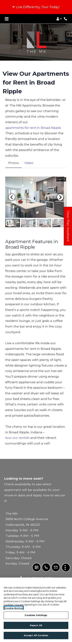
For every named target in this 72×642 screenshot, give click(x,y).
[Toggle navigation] (6, 18)
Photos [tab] (13, 163)
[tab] (12, 223)
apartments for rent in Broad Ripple (33, 127)
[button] (36, 7)
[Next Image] (60, 197)
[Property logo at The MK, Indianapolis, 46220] (36, 42)
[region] (36, 610)
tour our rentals (17, 437)
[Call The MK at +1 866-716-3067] (66, 18)
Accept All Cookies (36, 635)
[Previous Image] (11, 197)
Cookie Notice (14, 608)
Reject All (36, 625)
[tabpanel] (36, 202)
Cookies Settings (36, 615)
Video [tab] (28, 163)
